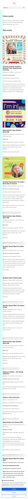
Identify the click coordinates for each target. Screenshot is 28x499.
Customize (14, 492)
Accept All (14, 489)
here (19, 449)
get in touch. (16, 24)
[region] (14, 488)
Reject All (14, 496)
